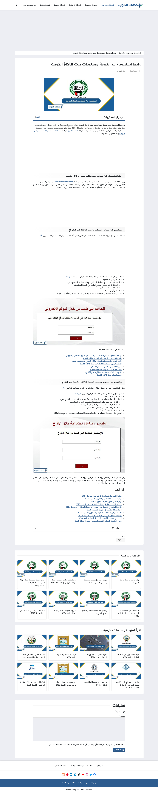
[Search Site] (16, 5)
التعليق (122, 716)
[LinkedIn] (71, 774)
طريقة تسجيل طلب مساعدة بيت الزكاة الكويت (102, 358)
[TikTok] (79, 774)
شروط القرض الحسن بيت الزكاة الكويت (105, 366)
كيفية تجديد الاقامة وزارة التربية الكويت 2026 (103, 498)
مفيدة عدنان (133, 71)
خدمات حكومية (125, 53)
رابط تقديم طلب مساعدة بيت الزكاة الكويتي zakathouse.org (97, 361)
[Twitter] (90, 774)
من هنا (69, 276)
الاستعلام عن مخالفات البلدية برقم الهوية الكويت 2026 (99, 512)
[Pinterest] (67, 774)
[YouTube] (82, 774)
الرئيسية (137, 53)
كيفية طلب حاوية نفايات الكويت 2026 (106, 501)
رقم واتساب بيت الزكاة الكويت (109, 375)
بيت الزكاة (120, 540)
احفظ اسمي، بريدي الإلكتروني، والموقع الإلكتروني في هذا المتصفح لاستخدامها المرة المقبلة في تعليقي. (86, 744)
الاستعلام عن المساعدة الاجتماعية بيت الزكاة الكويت (101, 364)
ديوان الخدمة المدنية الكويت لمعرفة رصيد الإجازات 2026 (98, 521)
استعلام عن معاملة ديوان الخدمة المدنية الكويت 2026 (99, 518)
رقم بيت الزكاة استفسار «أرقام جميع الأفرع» (103, 372)
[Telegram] (75, 774)
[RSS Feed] (63, 774)
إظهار (38, 117)
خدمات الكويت (72, 130)
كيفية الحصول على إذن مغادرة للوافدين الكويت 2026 (100, 515)
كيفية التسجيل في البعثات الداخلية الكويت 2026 (102, 496)
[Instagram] (86, 774)
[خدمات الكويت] (130, 5)
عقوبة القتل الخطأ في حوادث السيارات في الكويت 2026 (99, 504)
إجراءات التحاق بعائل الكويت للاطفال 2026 (104, 510)
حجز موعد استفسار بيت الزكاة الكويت (106, 369)
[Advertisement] (79, 29)
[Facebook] (94, 774)
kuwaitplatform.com (64, 182)
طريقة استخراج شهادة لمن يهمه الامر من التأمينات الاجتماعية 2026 (94, 507)
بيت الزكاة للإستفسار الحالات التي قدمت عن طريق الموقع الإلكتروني (94, 355)
